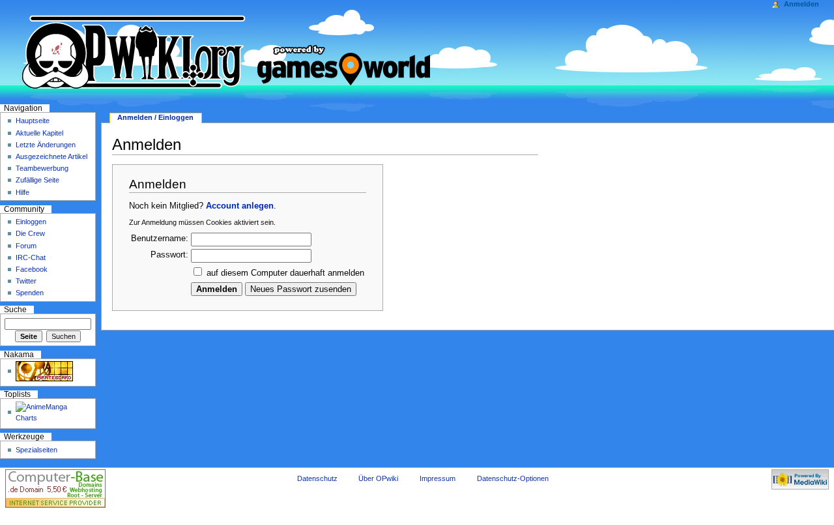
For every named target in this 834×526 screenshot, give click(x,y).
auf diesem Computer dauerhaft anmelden (285, 273)
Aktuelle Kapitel (39, 133)
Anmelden (801, 4)
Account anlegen (240, 206)
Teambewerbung (42, 168)
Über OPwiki (378, 478)
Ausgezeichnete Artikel (51, 156)
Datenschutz (317, 478)
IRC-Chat (31, 257)
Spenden (30, 293)
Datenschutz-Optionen (513, 478)
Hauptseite (33, 120)
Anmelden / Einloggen (155, 117)
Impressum (437, 478)
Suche (15, 310)
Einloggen (31, 222)
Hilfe (22, 192)
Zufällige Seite (37, 180)
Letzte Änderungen (46, 145)
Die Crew (30, 233)
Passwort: (169, 254)
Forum (26, 246)
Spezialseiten (36, 450)
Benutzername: (159, 238)
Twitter (26, 281)
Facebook (32, 269)
